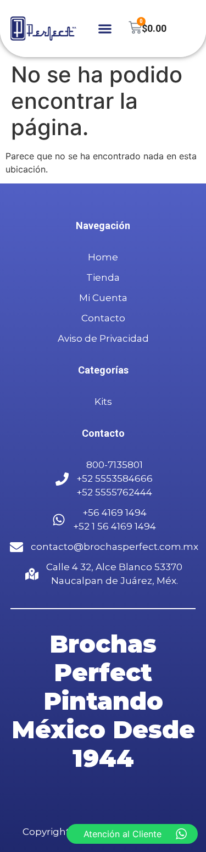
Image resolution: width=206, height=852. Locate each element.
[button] (104, 29)
